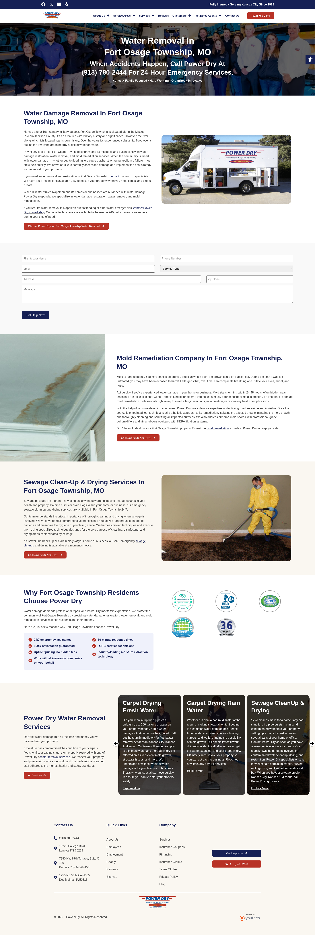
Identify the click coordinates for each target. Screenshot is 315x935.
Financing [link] (165, 854)
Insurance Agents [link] (206, 15)
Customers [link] (179, 15)
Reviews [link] (163, 15)
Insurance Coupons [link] (172, 847)
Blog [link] (162, 884)
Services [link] (144, 15)
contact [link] (114, 176)
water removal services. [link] (55, 757)
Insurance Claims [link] (170, 862)
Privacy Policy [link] (168, 876)
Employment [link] (114, 854)
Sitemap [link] (111, 876)
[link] (310, 59)
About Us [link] (99, 15)
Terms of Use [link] (168, 869)
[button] (116, 743)
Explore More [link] (131, 788)
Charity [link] (111, 862)
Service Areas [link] (122, 15)
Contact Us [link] (232, 15)
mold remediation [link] (218, 428)
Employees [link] (113, 847)
